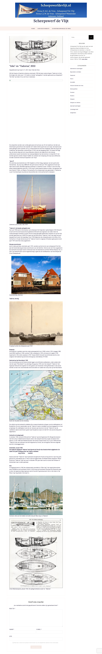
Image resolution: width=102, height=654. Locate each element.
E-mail (39, 629)
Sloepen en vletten (75, 102)
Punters (72, 95)
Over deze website (43, 28)
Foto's (71, 78)
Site (10, 636)
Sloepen (72, 99)
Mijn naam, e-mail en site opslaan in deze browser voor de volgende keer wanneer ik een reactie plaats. (36, 642)
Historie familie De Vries (76, 85)
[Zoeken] (91, 37)
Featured (72, 75)
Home (33, 28)
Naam (11, 629)
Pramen (72, 92)
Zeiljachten (73, 112)
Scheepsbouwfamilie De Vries (61, 28)
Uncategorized (74, 109)
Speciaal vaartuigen (75, 106)
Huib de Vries (36, 70)
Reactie (12, 608)
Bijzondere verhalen (75, 72)
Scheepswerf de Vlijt (51, 20)
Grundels (72, 82)
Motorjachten (73, 89)
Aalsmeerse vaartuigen (76, 68)
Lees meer (84, 59)
